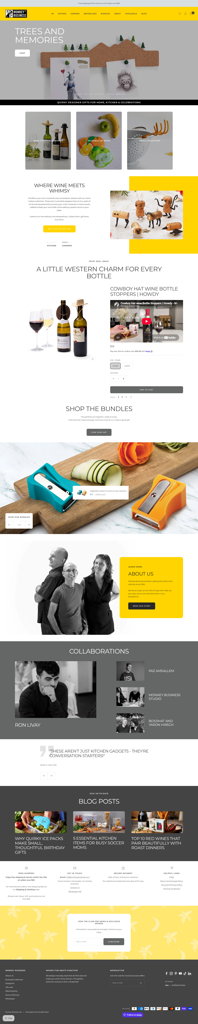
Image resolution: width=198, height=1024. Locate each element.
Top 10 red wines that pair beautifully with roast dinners (156, 843)
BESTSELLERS (90, 14)
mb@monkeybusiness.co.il (78, 877)
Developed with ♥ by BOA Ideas (37, 1012)
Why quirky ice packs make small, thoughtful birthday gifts (40, 845)
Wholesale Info (74, 891)
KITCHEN (62, 14)
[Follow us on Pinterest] (175, 973)
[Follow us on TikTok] (184, 973)
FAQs (171, 877)
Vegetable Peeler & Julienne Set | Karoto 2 (108, 491)
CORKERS (75, 14)
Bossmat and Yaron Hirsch (161, 723)
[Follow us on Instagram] (171, 973)
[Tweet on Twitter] (126, 397)
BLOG (144, 14)
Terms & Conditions (171, 889)
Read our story (141, 606)
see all (24, 67)
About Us (9, 976)
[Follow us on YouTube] (180, 973)
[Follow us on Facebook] (166, 973)
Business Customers (14, 979)
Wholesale (10, 999)
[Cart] (191, 13)
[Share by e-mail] (131, 397)
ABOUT (117, 14)
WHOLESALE (131, 14)
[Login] (185, 14)
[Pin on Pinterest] (122, 397)
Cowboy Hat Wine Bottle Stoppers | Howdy (144, 291)
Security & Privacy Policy (171, 885)
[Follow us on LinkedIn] (189, 973)
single (115, 366)
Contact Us (74, 888)
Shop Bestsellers (59, 232)
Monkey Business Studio (164, 697)
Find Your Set (99, 432)
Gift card (9, 987)
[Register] (141, 983)
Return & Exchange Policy (171, 881)
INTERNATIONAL (179, 985)
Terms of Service (12, 995)
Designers (9, 983)
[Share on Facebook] (118, 397)
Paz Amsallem (161, 671)
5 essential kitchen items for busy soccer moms (98, 843)
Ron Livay (27, 725)
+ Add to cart (100, 494)
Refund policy (11, 991)
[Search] (180, 13)
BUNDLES (105, 14)
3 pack (127, 366)
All (52, 14)
